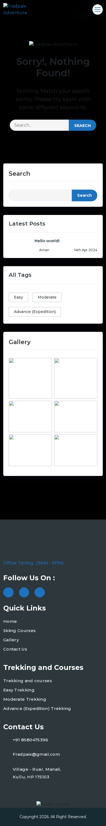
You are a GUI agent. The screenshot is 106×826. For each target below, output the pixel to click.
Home (10, 621)
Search (19, 173)
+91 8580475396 (30, 739)
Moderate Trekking (24, 699)
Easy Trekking (19, 690)
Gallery (11, 639)
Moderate (47, 297)
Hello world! (47, 240)
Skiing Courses (19, 630)
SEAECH (82, 125)
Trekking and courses (27, 680)
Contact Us (15, 649)
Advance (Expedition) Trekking (37, 708)
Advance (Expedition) (35, 311)
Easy (18, 297)
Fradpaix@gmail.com (36, 754)
